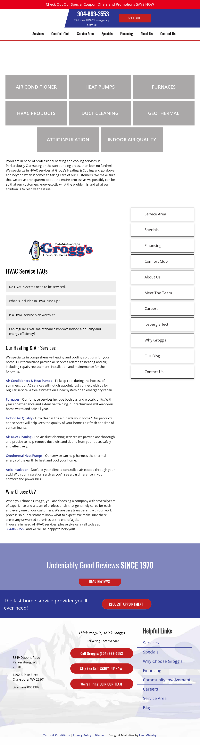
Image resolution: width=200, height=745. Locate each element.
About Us (147, 33)
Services (38, 33)
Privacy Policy (82, 735)
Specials (107, 33)
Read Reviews (100, 581)
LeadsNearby (148, 735)
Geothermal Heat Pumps (24, 455)
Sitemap (100, 735)
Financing (126, 33)
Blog (147, 707)
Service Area (85, 33)
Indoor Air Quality (19, 418)
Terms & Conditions (56, 735)
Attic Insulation (17, 470)
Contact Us (167, 33)
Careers (150, 689)
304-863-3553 (93, 13)
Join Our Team (101, 683)
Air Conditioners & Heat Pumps (29, 381)
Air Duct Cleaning (18, 437)
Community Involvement (166, 680)
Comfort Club (60, 33)
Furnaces (13, 399)
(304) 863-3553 (101, 653)
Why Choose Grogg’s (162, 661)
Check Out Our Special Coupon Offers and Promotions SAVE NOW (100, 4)
